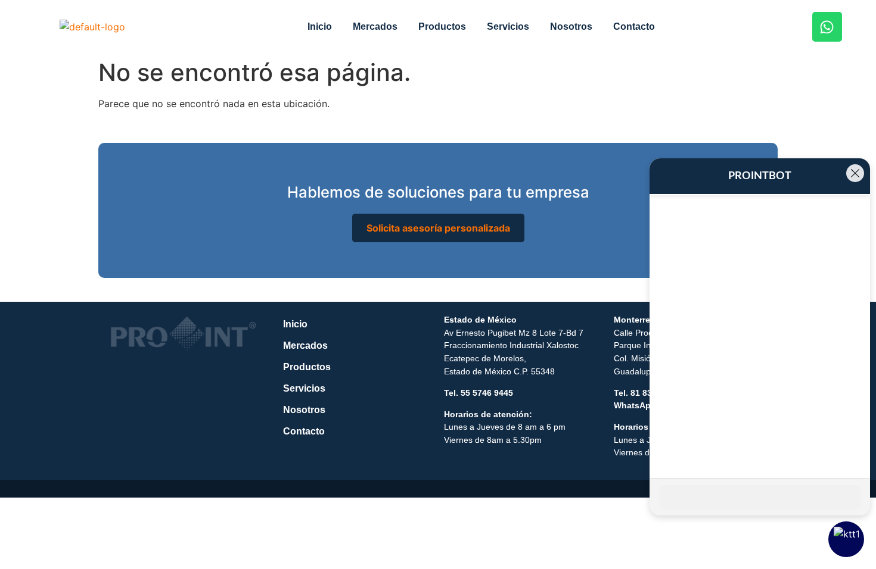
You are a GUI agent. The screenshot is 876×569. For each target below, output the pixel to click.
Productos (442, 26)
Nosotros (571, 26)
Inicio (319, 26)
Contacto (634, 26)
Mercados (375, 26)
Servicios (508, 26)
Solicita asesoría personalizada (438, 228)
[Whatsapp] (827, 27)
